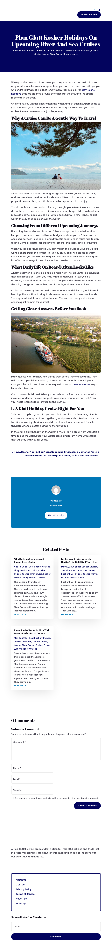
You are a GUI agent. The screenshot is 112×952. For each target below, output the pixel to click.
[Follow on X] (19, 865)
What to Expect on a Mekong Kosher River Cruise (29, 560)
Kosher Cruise (40, 641)
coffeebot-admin (25, 50)
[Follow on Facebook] (13, 865)
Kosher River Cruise (52, 54)
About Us (21, 879)
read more (20, 614)
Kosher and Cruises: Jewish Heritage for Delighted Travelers (79, 560)
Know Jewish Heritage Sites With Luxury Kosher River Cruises (31, 632)
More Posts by (56, 515)
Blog (16, 570)
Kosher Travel (42, 645)
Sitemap (21, 903)
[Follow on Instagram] (25, 865)
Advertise (21, 898)
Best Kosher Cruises (61, 50)
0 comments (71, 54)
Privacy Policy (23, 889)
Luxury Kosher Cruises (33, 577)
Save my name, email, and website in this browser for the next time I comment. (56, 798)
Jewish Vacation (81, 50)
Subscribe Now (89, 14)
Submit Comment (87, 805)
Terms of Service (25, 894)
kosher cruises (82, 384)
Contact (21, 884)
